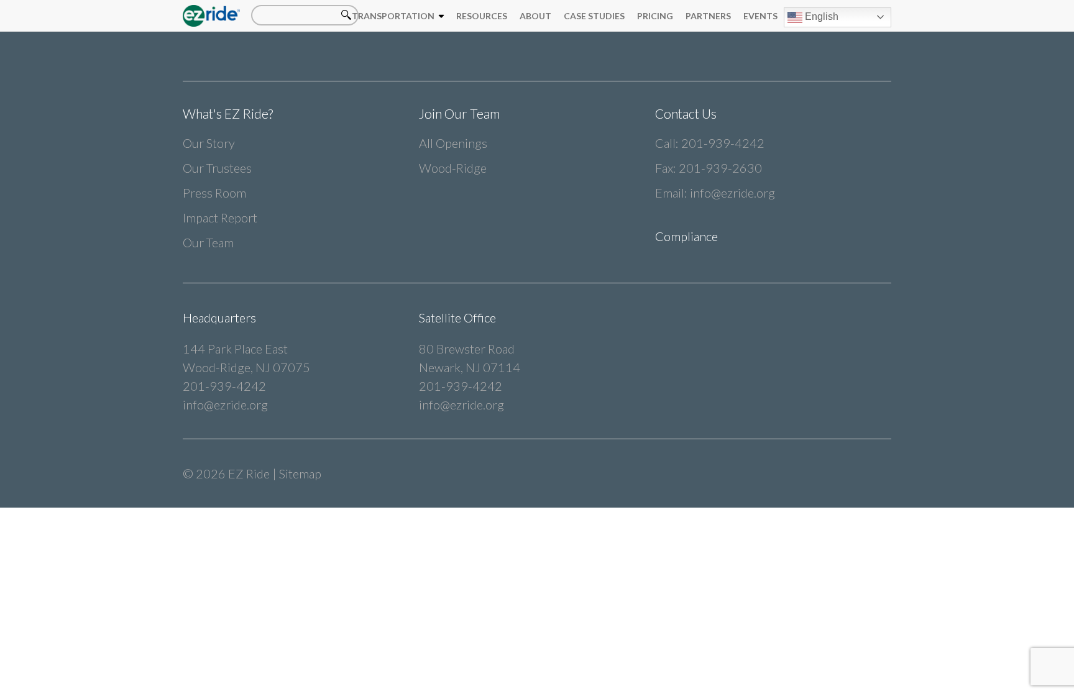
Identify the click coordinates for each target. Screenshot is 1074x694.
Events (760, 16)
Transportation (393, 16)
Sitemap (300, 473)
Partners (708, 16)
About (535, 16)
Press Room (214, 192)
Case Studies (594, 16)
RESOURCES (481, 16)
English (820, 16)
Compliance (686, 236)
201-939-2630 (720, 167)
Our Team (208, 242)
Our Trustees (217, 167)
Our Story (209, 142)
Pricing (655, 16)
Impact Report (220, 217)
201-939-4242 (722, 142)
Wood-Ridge (453, 167)
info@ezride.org (732, 192)
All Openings (453, 142)
